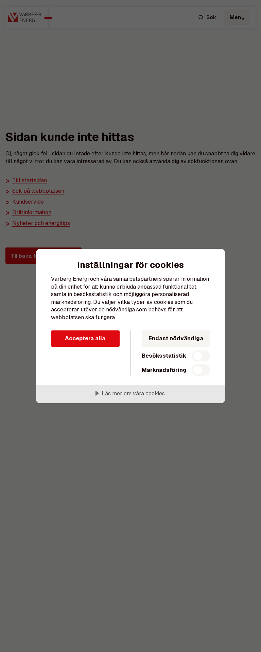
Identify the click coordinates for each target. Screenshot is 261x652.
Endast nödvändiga (176, 338)
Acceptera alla (85, 338)
